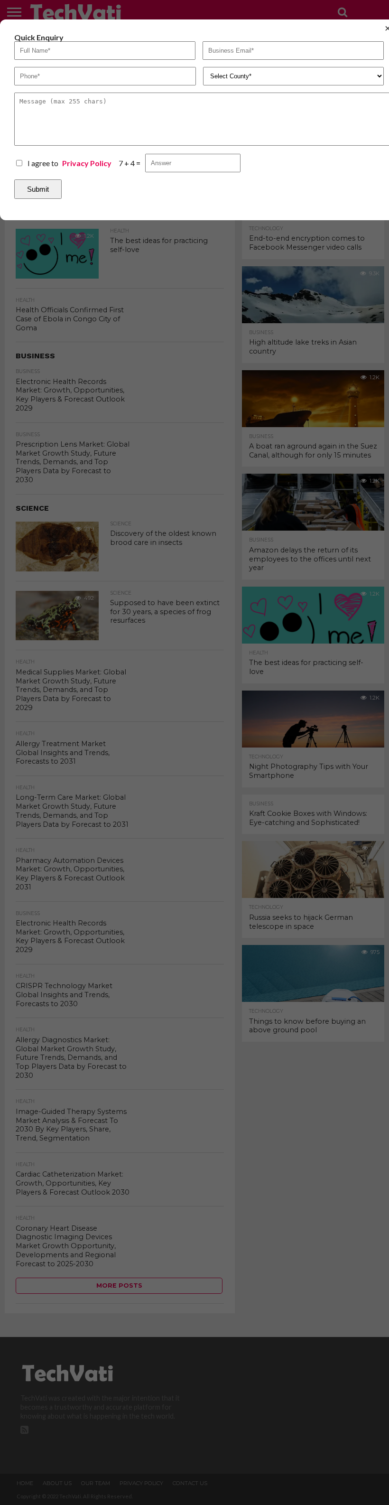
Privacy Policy (86, 163)
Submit (38, 189)
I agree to (69, 163)
